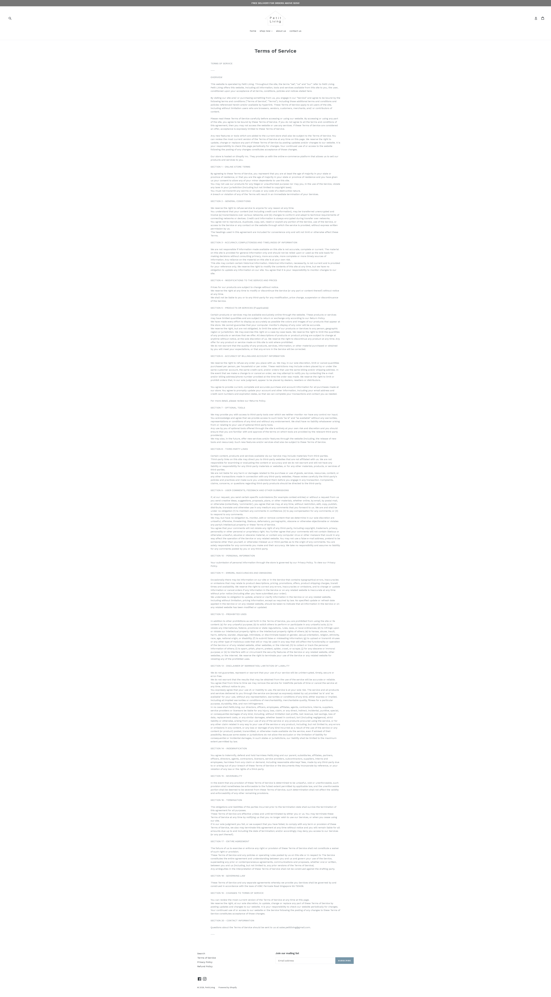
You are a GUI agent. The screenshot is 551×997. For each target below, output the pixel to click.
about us (281, 31)
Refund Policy (205, 966)
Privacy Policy (204, 962)
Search (201, 953)
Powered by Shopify (227, 987)
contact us (295, 31)
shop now (267, 30)
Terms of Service (206, 957)
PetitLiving (210, 987)
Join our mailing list (287, 953)
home (253, 31)
